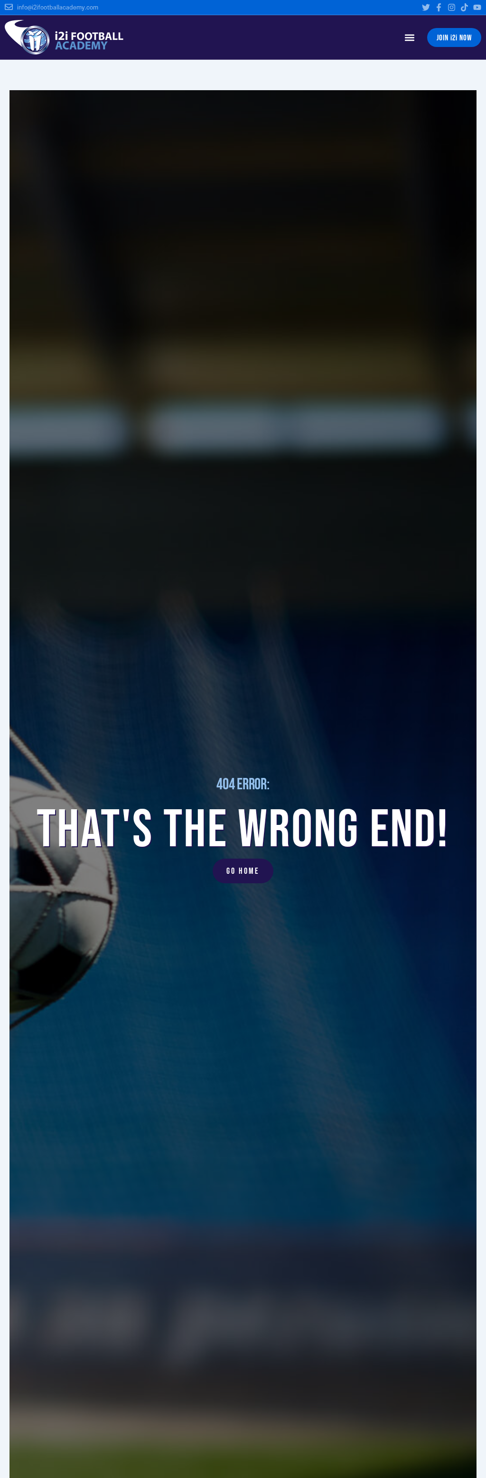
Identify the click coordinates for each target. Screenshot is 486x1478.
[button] (410, 37)
